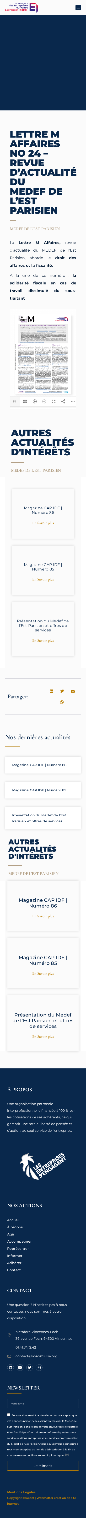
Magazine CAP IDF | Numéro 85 (43, 566)
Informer (14, 1256)
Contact (14, 1270)
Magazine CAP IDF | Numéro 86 (43, 510)
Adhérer (14, 1263)
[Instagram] (39, 1367)
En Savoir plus (43, 523)
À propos (15, 1227)
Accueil (13, 1220)
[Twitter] (29, 1367)
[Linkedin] (10, 1367)
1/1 (14, 401)
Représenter (18, 1248)
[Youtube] (20, 1367)
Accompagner (19, 1241)
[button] (78, 7)
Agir (10, 1234)
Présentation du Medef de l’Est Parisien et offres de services (43, 625)
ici (67, 1455)
